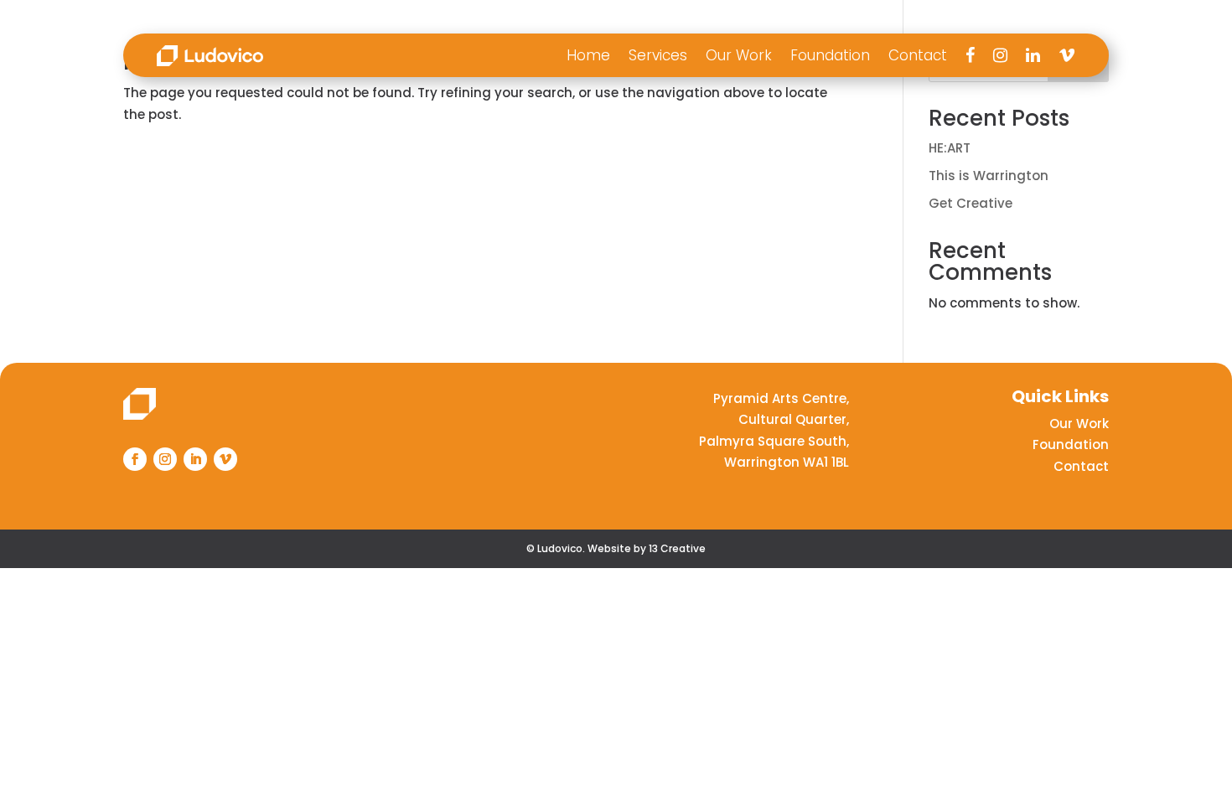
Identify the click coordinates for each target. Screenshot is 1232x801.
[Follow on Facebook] (135, 459)
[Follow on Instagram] (165, 459)
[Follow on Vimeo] (225, 459)
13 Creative (677, 548)
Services (658, 55)
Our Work (739, 55)
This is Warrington (988, 175)
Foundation (830, 55)
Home (588, 55)
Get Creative (970, 203)
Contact (917, 55)
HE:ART (950, 148)
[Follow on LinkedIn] (195, 459)
